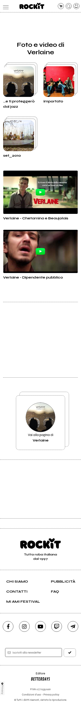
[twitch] (56, 626)
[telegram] (73, 626)
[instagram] (24, 626)
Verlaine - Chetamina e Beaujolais (35, 218)
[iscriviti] (70, 652)
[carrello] (61, 6)
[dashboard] (76, 6)
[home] (31, 6)
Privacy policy (51, 694)
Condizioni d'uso (31, 694)
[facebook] (8, 626)
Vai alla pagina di (40, 437)
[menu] (5, 6)
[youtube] (40, 626)
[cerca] (69, 6)
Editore (38, 675)
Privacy (2, 689)
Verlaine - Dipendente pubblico (33, 277)
